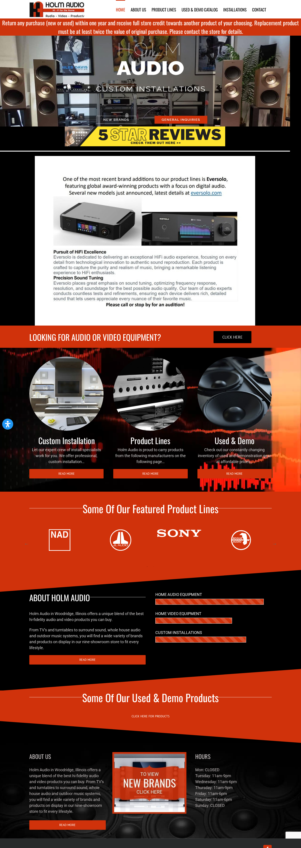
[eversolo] (145, 158)
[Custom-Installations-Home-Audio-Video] (66, 358)
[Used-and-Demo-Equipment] (234, 358)
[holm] (145, 37)
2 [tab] (154, 566)
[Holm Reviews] (145, 128)
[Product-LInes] (150, 358)
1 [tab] (147, 566)
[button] (7, 424)
